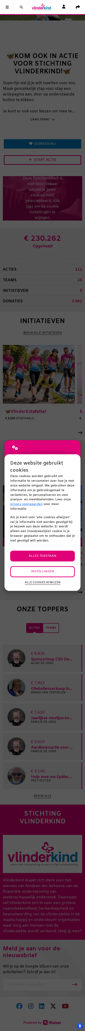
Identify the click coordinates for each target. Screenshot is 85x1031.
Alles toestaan (42, 556)
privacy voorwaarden (26, 504)
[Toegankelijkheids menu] (80, 1026)
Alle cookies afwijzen (42, 583)
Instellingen (42, 571)
